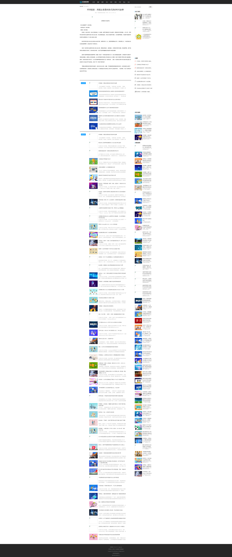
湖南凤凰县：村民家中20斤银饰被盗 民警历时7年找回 (147, 340)
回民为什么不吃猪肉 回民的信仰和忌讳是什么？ (147, 387)
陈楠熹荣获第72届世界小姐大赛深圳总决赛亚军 (147, 293)
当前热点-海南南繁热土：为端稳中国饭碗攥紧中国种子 (147, 130)
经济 (111, 2)
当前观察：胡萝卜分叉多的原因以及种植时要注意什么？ (147, 174)
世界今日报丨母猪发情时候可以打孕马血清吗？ (147, 373)
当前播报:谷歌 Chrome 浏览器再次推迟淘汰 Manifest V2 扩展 (111, 289)
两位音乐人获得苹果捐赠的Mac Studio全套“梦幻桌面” (110, 142)
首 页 (94, 2)
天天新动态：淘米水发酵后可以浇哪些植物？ (147, 393)
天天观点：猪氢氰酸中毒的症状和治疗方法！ (147, 313)
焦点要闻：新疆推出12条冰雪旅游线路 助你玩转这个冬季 (111, 265)
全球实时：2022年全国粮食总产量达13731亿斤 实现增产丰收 (111, 379)
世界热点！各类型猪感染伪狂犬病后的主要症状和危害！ (147, 160)
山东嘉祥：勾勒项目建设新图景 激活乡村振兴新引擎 (110, 453)
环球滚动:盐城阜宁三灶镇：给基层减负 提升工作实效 (147, 194)
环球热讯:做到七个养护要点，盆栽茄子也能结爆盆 (147, 247)
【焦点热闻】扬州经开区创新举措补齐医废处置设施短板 (147, 180)
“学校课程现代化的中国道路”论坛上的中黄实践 (109, 477)
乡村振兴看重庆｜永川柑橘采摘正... (144, 71)
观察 (98, 2)
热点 (124, 2)
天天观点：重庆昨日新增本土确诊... (144, 61)
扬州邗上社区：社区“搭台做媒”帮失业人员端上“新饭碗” (147, 234)
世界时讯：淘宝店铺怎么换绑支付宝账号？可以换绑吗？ (147, 460)
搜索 (150, 6)
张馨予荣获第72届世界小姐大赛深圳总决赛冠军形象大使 (147, 273)
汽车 (120, 2)
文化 (129, 2)
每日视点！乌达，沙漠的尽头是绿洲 (106, 412)
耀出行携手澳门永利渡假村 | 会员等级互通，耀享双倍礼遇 (147, 446)
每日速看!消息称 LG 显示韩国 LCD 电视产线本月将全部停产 (147, 347)
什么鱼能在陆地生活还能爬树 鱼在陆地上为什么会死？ (110, 123)
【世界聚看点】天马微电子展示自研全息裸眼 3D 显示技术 (147, 187)
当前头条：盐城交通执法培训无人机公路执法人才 (147, 240)
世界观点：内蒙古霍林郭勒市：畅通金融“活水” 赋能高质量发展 (112, 493)
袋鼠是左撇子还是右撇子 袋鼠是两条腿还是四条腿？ (147, 367)
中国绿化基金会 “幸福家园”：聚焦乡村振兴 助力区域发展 (147, 267)
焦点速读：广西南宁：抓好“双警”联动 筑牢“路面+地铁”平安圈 (112, 420)
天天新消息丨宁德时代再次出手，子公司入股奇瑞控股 (110, 485)
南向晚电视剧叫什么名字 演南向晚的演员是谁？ (109, 107)
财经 (102, 2)
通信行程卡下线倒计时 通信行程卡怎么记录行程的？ (110, 99)
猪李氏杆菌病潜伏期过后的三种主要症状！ (147, 260)
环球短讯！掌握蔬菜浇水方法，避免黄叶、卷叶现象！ (147, 420)
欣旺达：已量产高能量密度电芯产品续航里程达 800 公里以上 (112, 444)
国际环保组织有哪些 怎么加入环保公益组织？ (147, 380)
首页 (85, 6)
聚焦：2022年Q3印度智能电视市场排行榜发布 (108, 346)
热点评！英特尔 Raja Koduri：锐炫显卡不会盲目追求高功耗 (147, 327)
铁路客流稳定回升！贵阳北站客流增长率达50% (109, 150)
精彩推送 (83, 134)
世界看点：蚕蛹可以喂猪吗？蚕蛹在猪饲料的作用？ (147, 466)
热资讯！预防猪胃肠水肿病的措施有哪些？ (147, 300)
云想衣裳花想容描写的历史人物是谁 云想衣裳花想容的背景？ (112, 91)
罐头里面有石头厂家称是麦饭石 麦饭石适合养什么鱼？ (147, 433)
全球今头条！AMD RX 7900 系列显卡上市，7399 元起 (110, 330)
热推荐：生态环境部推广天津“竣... (144, 78)
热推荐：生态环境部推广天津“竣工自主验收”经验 (109, 248)
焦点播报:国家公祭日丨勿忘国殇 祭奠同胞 (107, 232)
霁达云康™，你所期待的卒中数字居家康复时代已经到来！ (147, 280)
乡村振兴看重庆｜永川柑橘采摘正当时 (107, 167)
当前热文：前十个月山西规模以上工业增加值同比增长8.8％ (111, 257)
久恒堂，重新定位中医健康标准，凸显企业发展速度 (147, 23)
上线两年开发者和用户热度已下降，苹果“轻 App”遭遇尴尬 (111, 208)
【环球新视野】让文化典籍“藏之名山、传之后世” (109, 387)
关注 (107, 2)
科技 (116, 2)
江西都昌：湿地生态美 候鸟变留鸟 (106, 306)
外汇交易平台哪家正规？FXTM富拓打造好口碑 (147, 16)
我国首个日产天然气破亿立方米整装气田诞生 (147, 427)
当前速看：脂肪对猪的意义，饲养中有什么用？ (147, 167)
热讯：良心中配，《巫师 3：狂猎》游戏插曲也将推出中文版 (111, 314)
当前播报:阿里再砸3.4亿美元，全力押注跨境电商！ (147, 453)
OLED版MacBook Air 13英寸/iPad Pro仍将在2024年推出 (110, 322)
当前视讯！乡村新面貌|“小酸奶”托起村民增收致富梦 (110, 281)
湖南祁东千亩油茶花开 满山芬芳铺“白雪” (107, 175)
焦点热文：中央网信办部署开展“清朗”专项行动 (147, 214)
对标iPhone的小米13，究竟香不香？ (106, 338)
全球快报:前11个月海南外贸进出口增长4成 (147, 123)
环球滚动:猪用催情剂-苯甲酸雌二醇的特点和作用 (147, 154)
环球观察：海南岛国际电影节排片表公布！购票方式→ (147, 137)
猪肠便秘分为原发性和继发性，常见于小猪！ (147, 254)
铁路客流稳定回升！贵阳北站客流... (144, 67)
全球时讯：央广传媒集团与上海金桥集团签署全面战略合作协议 (112, 518)
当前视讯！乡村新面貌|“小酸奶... (143, 91)
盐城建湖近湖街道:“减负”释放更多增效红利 (147, 227)
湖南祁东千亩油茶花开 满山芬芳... (144, 74)
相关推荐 (83, 83)
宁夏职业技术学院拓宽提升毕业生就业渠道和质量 (109, 534)
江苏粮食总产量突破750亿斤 (105, 159)
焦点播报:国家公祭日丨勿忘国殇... (144, 81)
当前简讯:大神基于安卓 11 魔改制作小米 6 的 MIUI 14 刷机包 (111, 526)
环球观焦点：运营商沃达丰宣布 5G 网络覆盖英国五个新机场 (111, 355)
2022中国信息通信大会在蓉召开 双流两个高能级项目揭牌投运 (112, 436)
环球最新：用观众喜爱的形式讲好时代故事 (108, 83)
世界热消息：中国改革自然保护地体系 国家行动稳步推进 (111, 395)
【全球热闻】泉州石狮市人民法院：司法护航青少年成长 (111, 510)
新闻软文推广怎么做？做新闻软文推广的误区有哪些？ (147, 29)
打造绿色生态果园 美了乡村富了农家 (106, 297)
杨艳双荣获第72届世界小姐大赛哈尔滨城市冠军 (147, 287)
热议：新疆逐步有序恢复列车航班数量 (107, 501)
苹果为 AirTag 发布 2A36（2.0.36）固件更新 (108, 224)
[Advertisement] (144, 48)
